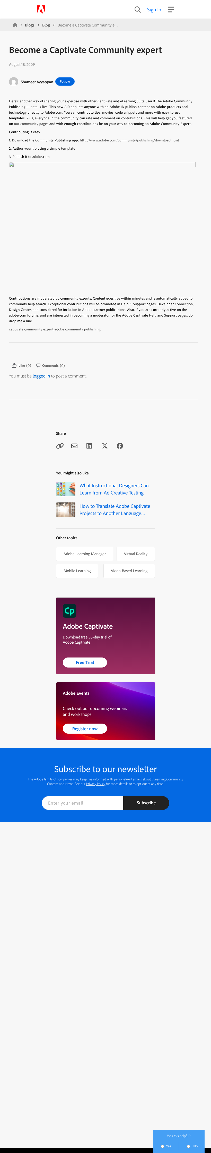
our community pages (31, 123)
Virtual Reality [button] (135, 553)
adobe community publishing (78, 329)
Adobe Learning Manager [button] (85, 553)
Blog (46, 25)
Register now (85, 729)
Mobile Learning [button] (77, 570)
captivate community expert (31, 329)
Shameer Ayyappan (37, 81)
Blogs (29, 25)
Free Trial (85, 662)
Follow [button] (65, 81)
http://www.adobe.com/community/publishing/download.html (129, 140)
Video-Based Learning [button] (129, 570)
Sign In (154, 9)
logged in (41, 376)
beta (34, 106)
